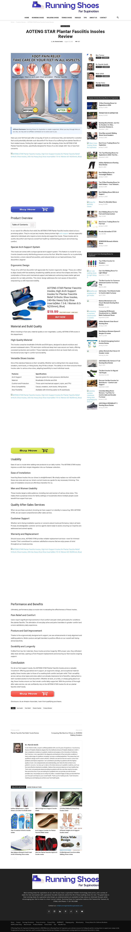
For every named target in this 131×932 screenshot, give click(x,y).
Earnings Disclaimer (28, 922)
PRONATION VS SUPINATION (108, 113)
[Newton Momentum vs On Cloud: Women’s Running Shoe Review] (92, 303)
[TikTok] (71, 911)
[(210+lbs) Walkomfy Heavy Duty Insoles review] (71, 799)
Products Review (21, 22)
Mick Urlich (100, 74)
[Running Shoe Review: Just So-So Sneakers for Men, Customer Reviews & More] (92, 125)
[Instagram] (54, 911)
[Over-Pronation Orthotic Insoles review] (22, 821)
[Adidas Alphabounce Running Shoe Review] (92, 165)
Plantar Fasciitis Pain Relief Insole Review (25, 733)
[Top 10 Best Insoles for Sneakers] (92, 263)
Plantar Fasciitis (37, 708)
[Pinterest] (22, 720)
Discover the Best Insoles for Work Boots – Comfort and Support (109, 382)
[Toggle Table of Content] (31, 225)
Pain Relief (28, 708)
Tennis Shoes (67, 18)
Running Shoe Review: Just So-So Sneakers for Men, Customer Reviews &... (109, 125)
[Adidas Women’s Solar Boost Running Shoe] (92, 324)
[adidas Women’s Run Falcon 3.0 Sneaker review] (92, 353)
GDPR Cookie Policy (16, 924)
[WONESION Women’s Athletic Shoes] (92, 244)
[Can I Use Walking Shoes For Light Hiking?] (92, 274)
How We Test (62, 924)
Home (27, 18)
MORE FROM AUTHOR (34, 787)
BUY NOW (60, 317)
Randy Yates (100, 83)
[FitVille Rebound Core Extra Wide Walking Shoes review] (71, 843)
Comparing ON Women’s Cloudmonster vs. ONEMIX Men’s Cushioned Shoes (108, 313)
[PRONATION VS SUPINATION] (92, 115)
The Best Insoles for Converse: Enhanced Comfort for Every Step (109, 283)
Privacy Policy (51, 922)
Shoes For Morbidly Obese (108, 202)
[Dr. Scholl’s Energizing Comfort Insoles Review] (92, 343)
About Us (93, 18)
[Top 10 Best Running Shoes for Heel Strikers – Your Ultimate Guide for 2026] (92, 185)
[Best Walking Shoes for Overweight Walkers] (92, 175)
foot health (20, 708)
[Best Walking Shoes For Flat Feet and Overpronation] (92, 214)
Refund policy (80, 922)
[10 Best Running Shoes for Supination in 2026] (92, 105)
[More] (89, 46)
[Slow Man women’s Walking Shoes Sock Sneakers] (92, 135)
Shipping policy (70, 922)
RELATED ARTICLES (18, 787)
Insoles (78, 18)
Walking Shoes (53, 18)
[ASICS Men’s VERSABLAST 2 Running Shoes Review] (92, 405)
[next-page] (15, 858)
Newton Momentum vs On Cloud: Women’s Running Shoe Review (109, 303)
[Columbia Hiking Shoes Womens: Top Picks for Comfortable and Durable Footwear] (92, 396)
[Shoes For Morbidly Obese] (92, 204)
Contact (103, 18)
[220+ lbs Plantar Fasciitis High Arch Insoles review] (46, 843)
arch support (64, 233)
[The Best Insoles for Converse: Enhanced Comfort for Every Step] (92, 283)
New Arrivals (27, 924)
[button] (117, 18)
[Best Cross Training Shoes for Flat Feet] (92, 224)
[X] (18, 720)
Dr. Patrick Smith (58, 41)
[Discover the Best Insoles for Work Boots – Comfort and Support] (92, 383)
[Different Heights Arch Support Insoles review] (71, 821)
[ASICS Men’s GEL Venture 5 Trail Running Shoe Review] (92, 363)
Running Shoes (38, 18)
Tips (85, 18)
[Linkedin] (60, 911)
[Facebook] (13, 720)
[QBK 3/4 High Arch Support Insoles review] (46, 799)
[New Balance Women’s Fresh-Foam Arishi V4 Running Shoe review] (22, 843)
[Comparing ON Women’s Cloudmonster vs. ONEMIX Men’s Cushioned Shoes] (92, 317)
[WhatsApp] (27, 720)
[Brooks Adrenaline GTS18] (92, 234)
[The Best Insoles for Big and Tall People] (92, 373)
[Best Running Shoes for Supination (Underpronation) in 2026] (65, 7)
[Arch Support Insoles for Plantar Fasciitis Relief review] (46, 821)
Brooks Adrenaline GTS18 (107, 231)
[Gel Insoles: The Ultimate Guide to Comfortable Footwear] (92, 293)
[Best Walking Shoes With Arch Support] (92, 194)
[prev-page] (12, 858)
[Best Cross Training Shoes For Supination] (92, 145)
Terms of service (40, 922)
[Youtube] (82, 911)
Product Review (47, 708)
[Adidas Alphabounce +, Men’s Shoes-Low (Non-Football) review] (22, 799)
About (12, 922)
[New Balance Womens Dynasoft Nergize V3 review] (92, 333)
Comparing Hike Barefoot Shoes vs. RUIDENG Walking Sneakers (66, 734)
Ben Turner (100, 55)
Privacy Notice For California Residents (96, 922)
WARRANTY (60, 922)
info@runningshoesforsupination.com (69, 906)
